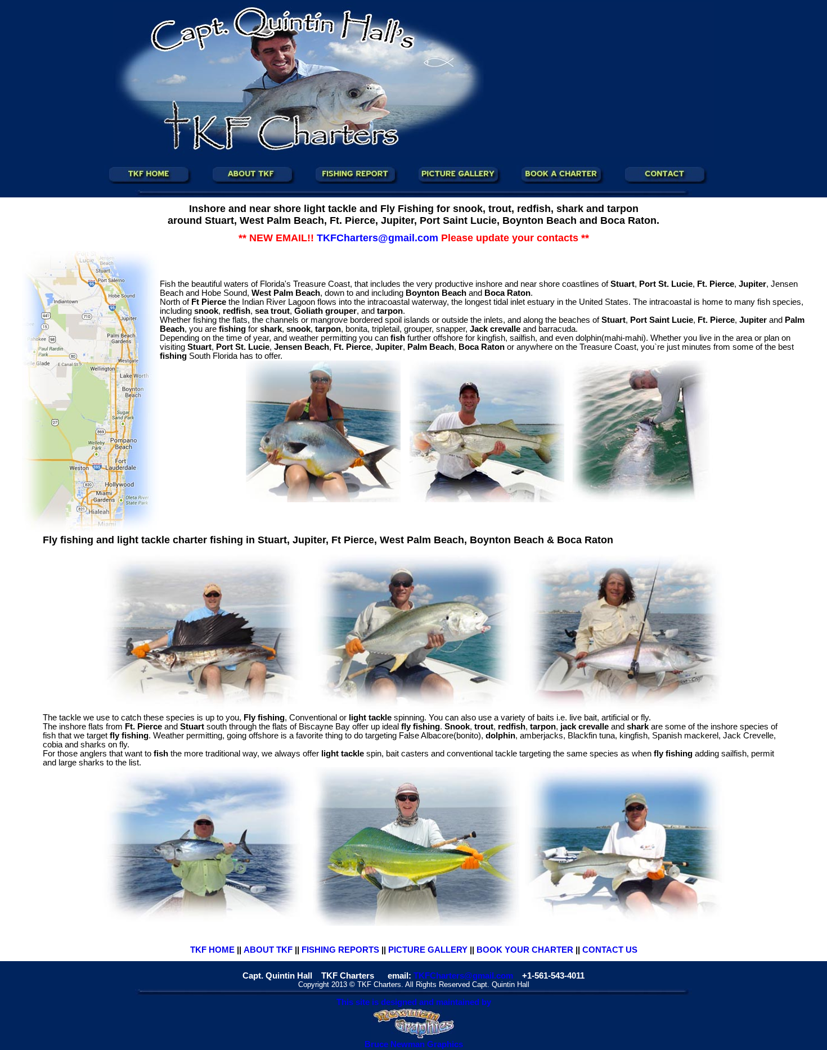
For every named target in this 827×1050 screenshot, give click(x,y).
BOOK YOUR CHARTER (525, 949)
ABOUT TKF (268, 949)
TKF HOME (212, 949)
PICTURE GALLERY (428, 949)
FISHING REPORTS (340, 949)
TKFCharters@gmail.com (463, 975)
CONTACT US (609, 949)
